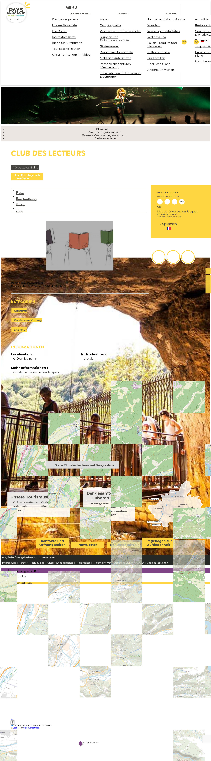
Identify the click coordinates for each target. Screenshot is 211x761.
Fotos (20, 193)
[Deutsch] (203, 43)
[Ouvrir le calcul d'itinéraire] (13, 722)
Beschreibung (26, 199)
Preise (20, 205)
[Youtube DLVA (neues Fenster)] (188, 257)
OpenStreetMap (31, 728)
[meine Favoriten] (184, 42)
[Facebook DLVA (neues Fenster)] (158, 257)
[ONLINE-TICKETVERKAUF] (208, 271)
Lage (19, 211)
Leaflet (16, 728)
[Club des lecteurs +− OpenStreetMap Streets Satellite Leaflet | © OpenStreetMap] (80, 426)
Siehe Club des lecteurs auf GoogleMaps (84, 465)
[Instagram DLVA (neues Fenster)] (173, 257)
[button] (196, 42)
